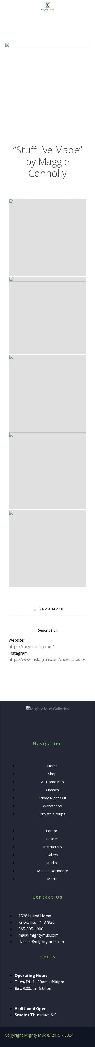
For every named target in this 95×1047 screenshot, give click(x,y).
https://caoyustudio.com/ (31, 646)
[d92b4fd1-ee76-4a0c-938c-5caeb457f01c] (47, 470)
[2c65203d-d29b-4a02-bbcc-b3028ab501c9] (47, 315)
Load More (50, 608)
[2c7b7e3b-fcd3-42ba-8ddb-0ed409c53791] (47, 548)
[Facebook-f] (41, 728)
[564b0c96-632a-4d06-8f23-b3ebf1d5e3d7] (47, 393)
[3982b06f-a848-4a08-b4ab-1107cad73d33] (47, 237)
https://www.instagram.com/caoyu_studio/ (47, 659)
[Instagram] (54, 728)
